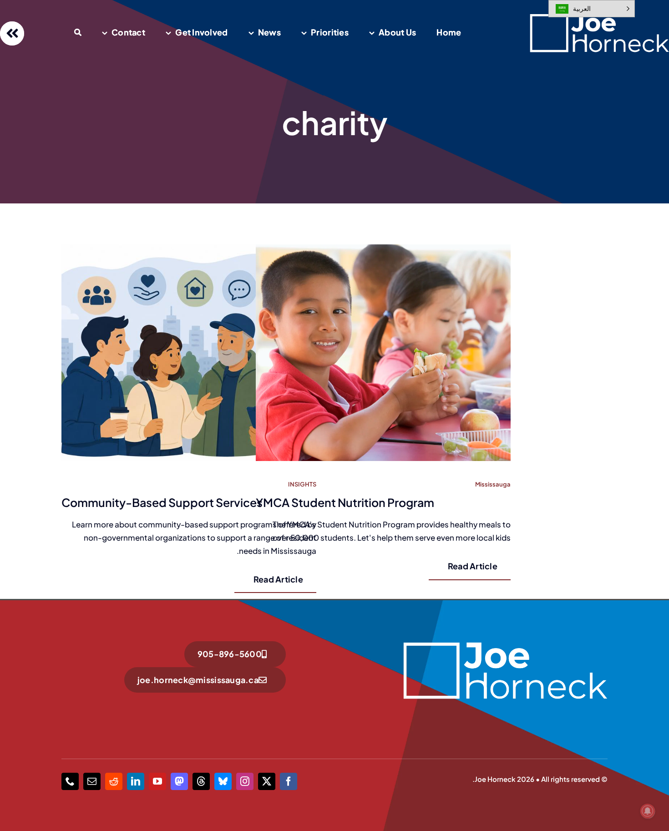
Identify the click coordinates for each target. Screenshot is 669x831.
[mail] (92, 781)
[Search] (77, 33)
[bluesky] (223, 781)
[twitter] (266, 781)
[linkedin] (135, 781)
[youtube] (157, 781)
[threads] (201, 781)
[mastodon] (179, 781)
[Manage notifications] (647, 811)
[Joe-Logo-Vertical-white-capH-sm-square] (505, 645)
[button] (591, 8)
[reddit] (113, 781)
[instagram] (244, 781)
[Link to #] (12, 33)
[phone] (70, 781)
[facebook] (288, 781)
